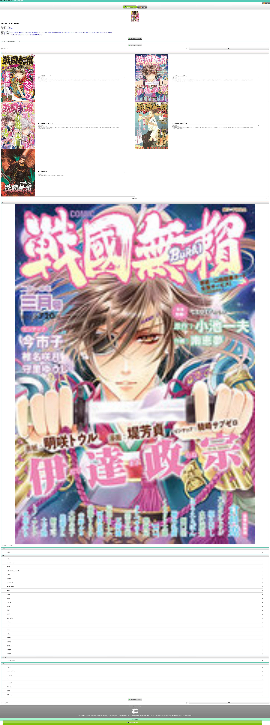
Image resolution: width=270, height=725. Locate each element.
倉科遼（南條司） (48, 32)
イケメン (5, 34)
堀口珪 (69, 32)
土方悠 (90, 32)
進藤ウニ (37, 32)
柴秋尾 (56, 32)
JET (85, 32)
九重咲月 (97, 32)
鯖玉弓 (53, 32)
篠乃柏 (87, 32)
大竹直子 (106, 32)
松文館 (6, 30)
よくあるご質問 (137, 706)
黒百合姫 (93, 32)
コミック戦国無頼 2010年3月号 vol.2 (179, 75)
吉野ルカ (5, 32)
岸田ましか (101, 32)
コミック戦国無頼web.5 (42, 171)
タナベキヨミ (76, 32)
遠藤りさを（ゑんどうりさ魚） (25, 32)
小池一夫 (63, 32)
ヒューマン (22, 34)
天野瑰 (33, 32)
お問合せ (131, 706)
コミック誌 (17, 34)
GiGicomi (2, 0)
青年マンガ (9, 0)
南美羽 (59, 32)
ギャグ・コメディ (11, 34)
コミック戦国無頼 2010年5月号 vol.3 (45, 123)
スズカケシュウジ (11, 32)
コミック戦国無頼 (9, 28)
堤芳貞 (72, 32)
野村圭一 (17, 32)
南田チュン (81, 32)
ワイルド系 (27, 34)
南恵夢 (66, 32)
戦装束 (35, 34)
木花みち (110, 32)
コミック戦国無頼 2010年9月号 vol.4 (179, 123)
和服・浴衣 (31, 34)
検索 (229, 48)
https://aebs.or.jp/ (188, 715)
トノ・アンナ (41, 32)
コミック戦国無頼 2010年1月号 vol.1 (45, 75)
